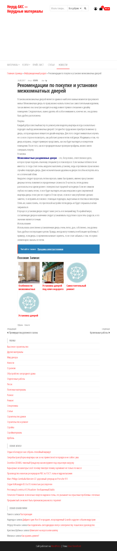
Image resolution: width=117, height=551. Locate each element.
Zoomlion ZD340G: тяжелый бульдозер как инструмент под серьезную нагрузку (40, 462)
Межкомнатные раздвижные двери (37, 158)
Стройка (10, 427)
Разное (10, 395)
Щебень (10, 438)
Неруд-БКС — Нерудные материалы (25, 9)
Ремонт (10, 400)
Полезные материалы (16, 389)
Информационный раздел (35, 73)
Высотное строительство (17, 346)
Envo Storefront (74, 546)
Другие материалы (15, 352)
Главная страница (14, 73)
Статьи (51, 64)
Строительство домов (16, 416)
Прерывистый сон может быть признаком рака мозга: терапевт (34, 500)
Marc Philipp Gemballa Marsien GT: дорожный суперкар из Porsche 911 (37, 478)
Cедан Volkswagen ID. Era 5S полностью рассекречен (29, 484)
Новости (63, 64)
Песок (9, 384)
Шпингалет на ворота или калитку (44, 530)
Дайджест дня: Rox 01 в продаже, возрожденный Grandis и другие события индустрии (59, 519)
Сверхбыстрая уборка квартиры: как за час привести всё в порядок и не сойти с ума (43, 457)
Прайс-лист (38, 64)
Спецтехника (12, 405)
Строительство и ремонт (17, 422)
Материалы (12, 64)
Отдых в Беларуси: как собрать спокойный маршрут (29, 452)
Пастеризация (26, 514)
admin (35, 80)
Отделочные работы (16, 378)
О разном (11, 368)
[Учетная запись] (95, 8)
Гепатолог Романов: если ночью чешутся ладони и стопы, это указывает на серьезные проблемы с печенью (53, 495)
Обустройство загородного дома (21, 373)
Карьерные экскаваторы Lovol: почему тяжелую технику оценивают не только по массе (44, 468)
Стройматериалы (14, 432)
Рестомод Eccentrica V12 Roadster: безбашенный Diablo (31, 489)
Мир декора (12, 357)
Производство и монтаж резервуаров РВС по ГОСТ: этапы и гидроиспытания (39, 473)
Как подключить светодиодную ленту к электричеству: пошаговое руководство (61, 525)
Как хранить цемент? (30, 535)
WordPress (56, 546)
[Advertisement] (58, 39)
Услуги (25, 64)
